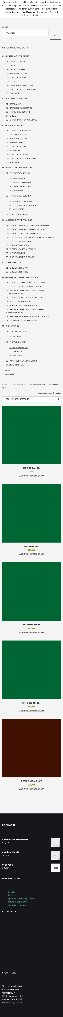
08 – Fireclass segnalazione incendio (20, 277)
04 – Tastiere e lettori (16, 73)
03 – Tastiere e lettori (16, 138)
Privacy (11, 895)
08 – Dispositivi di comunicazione (21, 89)
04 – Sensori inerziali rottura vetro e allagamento (30, 237)
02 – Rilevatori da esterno (18, 195)
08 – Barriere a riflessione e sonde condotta (27, 316)
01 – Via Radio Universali (20, 201)
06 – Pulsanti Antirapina (17, 245)
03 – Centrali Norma (15, 69)
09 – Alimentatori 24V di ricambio (21, 320)
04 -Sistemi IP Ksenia (15, 364)
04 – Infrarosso (16, 190)
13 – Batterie (8, 374)
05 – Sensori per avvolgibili (19, 241)
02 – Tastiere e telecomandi (19, 108)
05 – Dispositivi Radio (16, 77)
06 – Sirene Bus (13, 150)
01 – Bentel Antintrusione (15, 56)
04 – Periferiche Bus (15, 142)
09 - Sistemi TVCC (16, 384)
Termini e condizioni (17, 905)
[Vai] (55, 35)
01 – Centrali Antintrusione (19, 130)
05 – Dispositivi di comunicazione (21, 119)
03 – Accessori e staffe (17, 214)
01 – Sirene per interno (17, 268)
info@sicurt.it (15, 1002)
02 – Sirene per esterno (17, 271)
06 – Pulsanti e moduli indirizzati (21, 305)
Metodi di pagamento (17, 901)
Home (4, 384)
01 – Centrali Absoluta (17, 61)
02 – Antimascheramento (21, 182)
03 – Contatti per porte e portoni (22, 233)
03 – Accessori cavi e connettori (21, 361)
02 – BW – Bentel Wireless (14, 98)
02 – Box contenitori (16, 134)
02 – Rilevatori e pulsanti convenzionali (25, 286)
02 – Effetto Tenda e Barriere (23, 205)
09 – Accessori (13, 93)
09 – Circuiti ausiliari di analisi (20, 257)
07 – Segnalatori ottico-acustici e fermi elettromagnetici (25, 311)
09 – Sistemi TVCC (10, 326)
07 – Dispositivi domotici (17, 154)
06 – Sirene (11, 81)
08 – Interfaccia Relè (15, 253)
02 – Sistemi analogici (16, 342)
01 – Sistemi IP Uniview (16, 331)
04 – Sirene (11, 116)
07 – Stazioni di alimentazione (20, 85)
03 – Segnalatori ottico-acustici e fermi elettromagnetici (25, 292)
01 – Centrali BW (13, 104)
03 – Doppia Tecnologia (20, 186)
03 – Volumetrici (16, 209)
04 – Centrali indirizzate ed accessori (24, 297)
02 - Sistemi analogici (34, 384)
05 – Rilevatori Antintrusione (17, 167)
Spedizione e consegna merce (21, 898)
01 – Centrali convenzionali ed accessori (25, 282)
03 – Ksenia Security (12, 125)
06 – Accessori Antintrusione (17, 220)
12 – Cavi (6, 370)
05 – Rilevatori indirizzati (18, 301)
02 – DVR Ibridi (15, 351)
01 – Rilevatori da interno (18, 173)
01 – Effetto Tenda (18, 178)
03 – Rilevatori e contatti (18, 112)
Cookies (11, 891)
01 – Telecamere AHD (18, 347)
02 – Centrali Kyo (14, 65)
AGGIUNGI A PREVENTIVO (31, 475)
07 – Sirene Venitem (11, 262)
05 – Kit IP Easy (16, 336)
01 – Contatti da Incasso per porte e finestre (27, 225)
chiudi (38, 15)
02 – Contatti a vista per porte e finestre (25, 229)
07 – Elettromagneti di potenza (21, 249)
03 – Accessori (16, 355)
